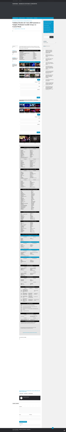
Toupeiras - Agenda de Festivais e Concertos (24, 3)
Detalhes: (38, 89)
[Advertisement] (33, 10)
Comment (20, 406)
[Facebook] (48, 1)
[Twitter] (49, 1)
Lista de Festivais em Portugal (47, 23)
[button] (22, 100)
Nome (20, 414)
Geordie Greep (26, 393)
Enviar (38, 97)
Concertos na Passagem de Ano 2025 (48, 32)
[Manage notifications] (64, 430)
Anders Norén (16, 430)
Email (31, 414)
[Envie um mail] (51, 1)
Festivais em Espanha (46, 25)
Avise (38, 79)
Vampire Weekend (30, 393)
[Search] (53, 1)
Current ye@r (21, 423)
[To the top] (53, 428)
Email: (39, 86)
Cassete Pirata (21, 393)
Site (29, 414)
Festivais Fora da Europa (47, 30)
